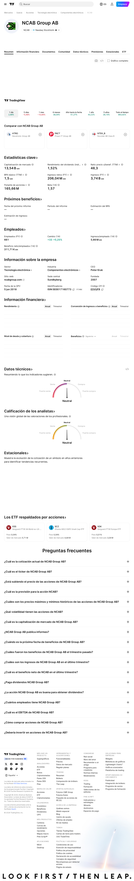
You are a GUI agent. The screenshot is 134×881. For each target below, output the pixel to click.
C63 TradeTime (62, 836)
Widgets (109, 759)
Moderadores (89, 776)
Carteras (40, 823)
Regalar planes (62, 767)
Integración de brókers (115, 783)
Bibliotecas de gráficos (115, 761)
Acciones (41, 767)
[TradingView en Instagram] (22, 764)
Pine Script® (42, 836)
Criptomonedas (43, 775)
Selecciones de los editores (91, 790)
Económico (41, 806)
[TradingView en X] (6, 764)
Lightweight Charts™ (114, 764)
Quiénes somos (62, 808)
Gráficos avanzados (113, 767)
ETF (38, 770)
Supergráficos (43, 759)
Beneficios (41, 809)
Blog (58, 814)
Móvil (39, 845)
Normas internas (91, 773)
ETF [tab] (124, 51)
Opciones (41, 831)
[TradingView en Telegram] (11, 769)
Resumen (60, 775)
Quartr (13, 809)
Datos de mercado (64, 764)
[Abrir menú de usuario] (112, 4)
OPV (39, 814)
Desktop (40, 847)
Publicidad (110, 780)
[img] (56, 30)
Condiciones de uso (64, 845)
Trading (87, 784)
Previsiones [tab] (97, 51)
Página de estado (63, 867)
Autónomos (88, 808)
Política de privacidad (65, 850)
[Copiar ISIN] (73, 289)
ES (105, 4)
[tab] (47, 306)
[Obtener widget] (102, 61)
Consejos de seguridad (66, 859)
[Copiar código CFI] (102, 289)
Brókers (59, 778)
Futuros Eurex (62, 795)
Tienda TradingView (64, 831)
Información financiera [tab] (28, 51)
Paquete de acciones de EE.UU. (66, 799)
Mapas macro (43, 834)
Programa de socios (113, 786)
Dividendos (41, 812)
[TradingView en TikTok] (16, 769)
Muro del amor (90, 759)
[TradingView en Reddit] (22, 769)
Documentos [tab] (48, 51)
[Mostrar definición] (32, 164)
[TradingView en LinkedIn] (6, 769)
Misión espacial (62, 811)
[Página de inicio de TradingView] (12, 4)
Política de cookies (64, 853)
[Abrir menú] (5, 4)
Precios (59, 761)
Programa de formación (115, 789)
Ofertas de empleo (64, 820)
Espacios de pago (91, 811)
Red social (88, 756)
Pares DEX (41, 781)
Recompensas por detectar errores (68, 863)
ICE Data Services (20, 783)
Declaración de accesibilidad (68, 856)
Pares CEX (41, 778)
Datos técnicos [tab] (80, 51)
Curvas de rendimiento (42, 826)
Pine (39, 784)
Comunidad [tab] (64, 51)
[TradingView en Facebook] (11, 764)
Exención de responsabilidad (68, 847)
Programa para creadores (90, 768)
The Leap (60, 784)
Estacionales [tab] (112, 51)
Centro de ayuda (63, 817)
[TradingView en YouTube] (16, 764)
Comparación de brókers (66, 781)
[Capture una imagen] (96, 61)
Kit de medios (62, 823)
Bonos (39, 772)
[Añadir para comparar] (40, 134)
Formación (88, 787)
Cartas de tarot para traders (68, 834)
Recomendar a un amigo (91, 763)
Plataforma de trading (114, 770)
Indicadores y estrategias (89, 801)
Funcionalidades (63, 759)
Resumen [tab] (8, 51)
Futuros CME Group (64, 792)
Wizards (87, 805)
